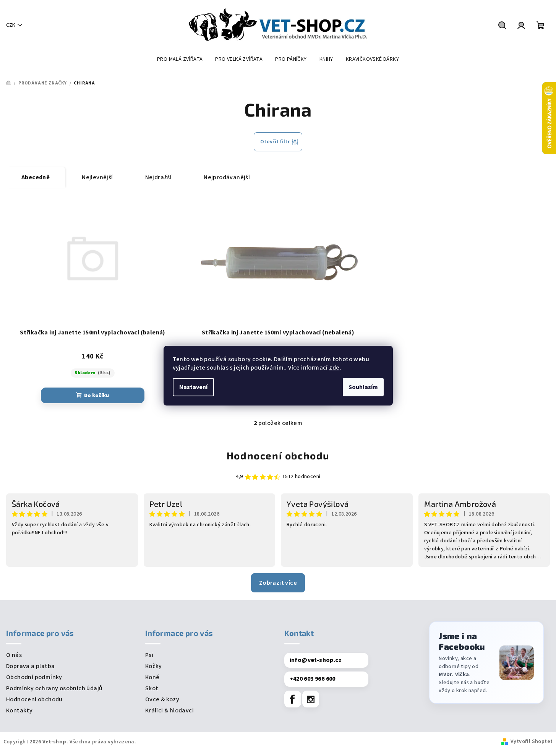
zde (334, 367)
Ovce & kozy (162, 699)
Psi (149, 655)
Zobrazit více (278, 583)
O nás (14, 655)
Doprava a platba (30, 666)
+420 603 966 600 (313, 679)
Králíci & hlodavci (169, 710)
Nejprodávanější (227, 177)
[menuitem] (180, 59)
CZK (10, 25)
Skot (152, 688)
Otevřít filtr (275, 142)
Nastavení (193, 387)
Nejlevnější (97, 177)
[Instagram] (310, 699)
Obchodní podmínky (34, 677)
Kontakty (19, 710)
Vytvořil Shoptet (532, 741)
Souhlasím (363, 387)
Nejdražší (158, 177)
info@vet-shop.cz (316, 660)
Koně (152, 677)
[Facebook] (292, 699)
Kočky (153, 666)
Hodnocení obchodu (278, 455)
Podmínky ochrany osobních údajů (54, 688)
